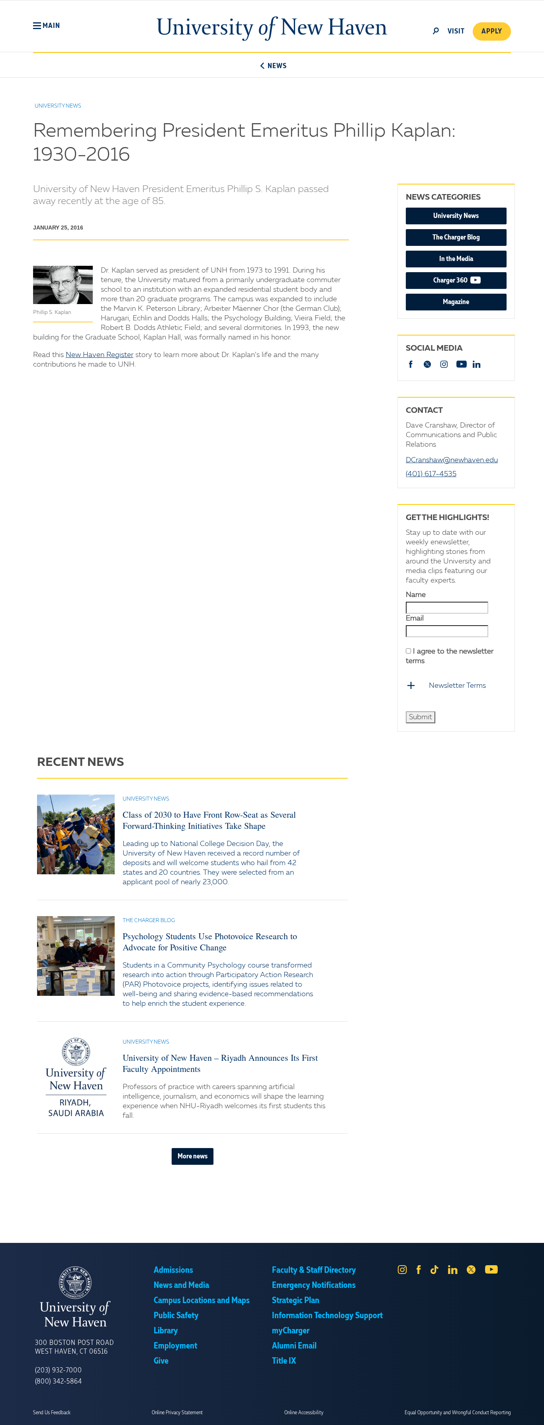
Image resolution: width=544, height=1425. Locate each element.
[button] (46, 25)
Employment (175, 1346)
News (277, 66)
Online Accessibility (303, 1412)
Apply (491, 31)
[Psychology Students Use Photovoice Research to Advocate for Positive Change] (76, 956)
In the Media (456, 259)
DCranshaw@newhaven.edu (452, 460)
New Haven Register (99, 355)
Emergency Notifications (314, 1285)
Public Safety (176, 1315)
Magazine (456, 302)
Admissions (173, 1270)
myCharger (290, 1331)
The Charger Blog (456, 237)
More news (192, 1156)
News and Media (181, 1285)
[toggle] (436, 30)
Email (415, 618)
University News (456, 216)
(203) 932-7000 (58, 1370)
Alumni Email (294, 1346)
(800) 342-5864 (58, 1381)
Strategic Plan (295, 1300)
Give (161, 1361)
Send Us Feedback (51, 1412)
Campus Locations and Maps (202, 1300)
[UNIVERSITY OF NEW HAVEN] (94, 1297)
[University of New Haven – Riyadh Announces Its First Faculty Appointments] (76, 1077)
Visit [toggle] (456, 31)
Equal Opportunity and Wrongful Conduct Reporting (458, 1412)
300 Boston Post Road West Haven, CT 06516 (74, 1347)
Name (416, 595)
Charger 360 (470, 280)
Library (166, 1331)
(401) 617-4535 (431, 474)
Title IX (284, 1361)
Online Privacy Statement (177, 1412)
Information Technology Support (327, 1315)
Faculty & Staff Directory (314, 1270)
